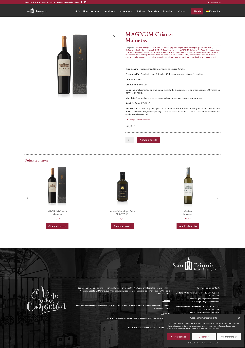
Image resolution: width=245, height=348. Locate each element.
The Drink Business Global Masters (192, 57)
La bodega (124, 11)
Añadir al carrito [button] (57, 226)
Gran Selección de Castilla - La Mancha (203, 52)
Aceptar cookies (178, 336)
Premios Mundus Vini (140, 57)
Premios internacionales (198, 55)
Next (217, 198)
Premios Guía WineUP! (179, 55)
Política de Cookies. (214, 328)
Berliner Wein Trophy (165, 48)
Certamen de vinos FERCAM (178, 50)
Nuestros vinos (91, 11)
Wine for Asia (211, 57)
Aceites (109, 11)
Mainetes (152, 55)
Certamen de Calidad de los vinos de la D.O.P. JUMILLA (146, 50)
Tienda (197, 11)
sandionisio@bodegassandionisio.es (203, 298)
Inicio (77, 11)
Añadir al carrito (148, 139)
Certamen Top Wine (197, 50)
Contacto (183, 11)
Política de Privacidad (210, 343)
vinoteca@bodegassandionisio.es (205, 301)
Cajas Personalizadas (204, 48)
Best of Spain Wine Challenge (185, 48)
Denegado (204, 336)
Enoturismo (154, 11)
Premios (167, 11)
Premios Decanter (163, 55)
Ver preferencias (229, 336)
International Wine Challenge (136, 55)
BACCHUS (152, 48)
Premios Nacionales (156, 57)
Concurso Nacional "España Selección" (173, 52)
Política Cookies (194, 343)
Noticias (140, 11)
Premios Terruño (171, 57)
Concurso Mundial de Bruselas (147, 52)
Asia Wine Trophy (140, 48)
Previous (27, 198)
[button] (239, 317)
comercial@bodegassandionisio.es (205, 312)
